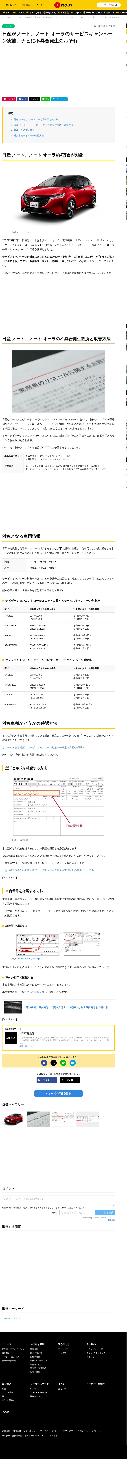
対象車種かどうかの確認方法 (29, 135)
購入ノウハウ (36, 1353)
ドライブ (62, 1353)
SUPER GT (35, 1389)
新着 (16, 1318)
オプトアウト (69, 1431)
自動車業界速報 (9, 1360)
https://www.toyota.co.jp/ (29, 958)
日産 (35, 17)
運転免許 (34, 1349)
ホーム (8, 12)
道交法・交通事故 (38, 1368)
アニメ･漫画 (7, 1392)
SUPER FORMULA (39, 1392)
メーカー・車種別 (23, 17)
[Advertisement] (58, 71)
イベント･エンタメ (10, 1357)
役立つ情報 (35, 1372)
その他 (5, 1412)
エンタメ (77, 12)
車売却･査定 (35, 1364)
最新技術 (6, 1353)
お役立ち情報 (35, 12)
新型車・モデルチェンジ (13, 1349)
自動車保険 (35, 1357)
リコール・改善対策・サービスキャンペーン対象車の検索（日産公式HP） (43, 747)
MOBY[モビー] (8, 17)
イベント (110, 12)
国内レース (35, 1396)
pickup (7, 1318)
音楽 (4, 1396)
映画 (4, 1389)
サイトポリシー (30, 1431)
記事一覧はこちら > (28, 1046)
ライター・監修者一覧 (12, 1435)
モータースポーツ (94, 12)
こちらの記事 (32, 991)
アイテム (90, 1357)
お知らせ (96, 1431)
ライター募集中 (32, 1435)
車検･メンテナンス (38, 1360)
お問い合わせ (84, 1431)
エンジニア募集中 (50, 1435)
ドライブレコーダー (95, 1349)
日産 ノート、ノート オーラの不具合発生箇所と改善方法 (43, 125)
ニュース (20, 12)
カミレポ (62, 1389)
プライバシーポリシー (50, 1431)
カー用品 (65, 12)
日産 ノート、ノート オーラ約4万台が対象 (36, 119)
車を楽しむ (51, 12)
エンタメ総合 (8, 1400)
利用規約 (111, 1220)
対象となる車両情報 (24, 130)
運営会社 (6, 1431)
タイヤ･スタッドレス (96, 1353)
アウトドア (63, 1349)
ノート (41, 17)
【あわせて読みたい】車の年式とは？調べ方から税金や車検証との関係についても (48, 870)
